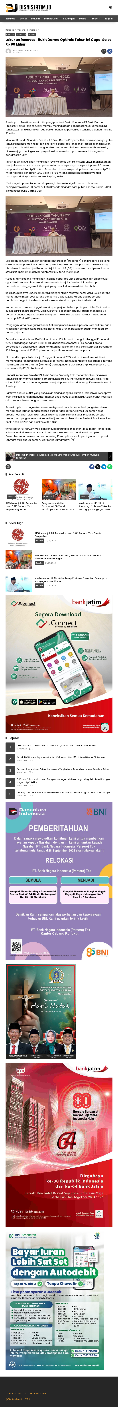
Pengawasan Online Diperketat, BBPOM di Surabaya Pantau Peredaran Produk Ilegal (58, 506)
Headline (10, 34)
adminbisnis (18, 50)
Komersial (21, 34)
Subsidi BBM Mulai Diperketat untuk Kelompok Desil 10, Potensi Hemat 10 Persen (61, 757)
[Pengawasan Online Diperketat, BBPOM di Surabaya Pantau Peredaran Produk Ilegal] (59, 489)
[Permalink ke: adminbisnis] (9, 51)
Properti (31, 34)
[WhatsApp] (109, 466)
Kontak (10, 1393)
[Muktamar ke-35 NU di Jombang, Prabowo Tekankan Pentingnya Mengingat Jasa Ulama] (95, 489)
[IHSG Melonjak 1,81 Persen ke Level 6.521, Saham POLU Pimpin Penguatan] (22, 489)
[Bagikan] (109, 51)
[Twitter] (97, 466)
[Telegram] (103, 466)
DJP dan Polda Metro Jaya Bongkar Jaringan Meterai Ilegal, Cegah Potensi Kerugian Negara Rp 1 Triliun (64, 781)
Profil (21, 1393)
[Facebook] (91, 466)
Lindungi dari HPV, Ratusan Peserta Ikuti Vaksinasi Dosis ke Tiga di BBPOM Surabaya (63, 792)
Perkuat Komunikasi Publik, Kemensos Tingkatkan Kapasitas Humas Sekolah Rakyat (63, 769)
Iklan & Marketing (37, 1393)
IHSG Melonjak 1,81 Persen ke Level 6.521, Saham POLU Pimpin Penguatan (21, 506)
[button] (110, 8)
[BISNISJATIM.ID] (29, 7)
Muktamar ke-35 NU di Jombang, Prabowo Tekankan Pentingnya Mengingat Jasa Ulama (95, 506)
